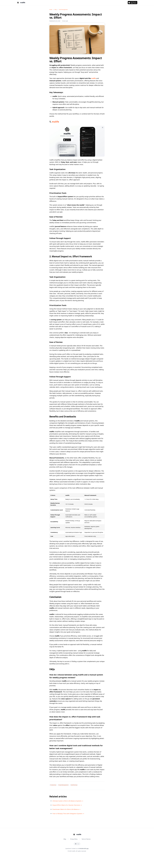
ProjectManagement (63, 785)
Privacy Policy (73, 839)
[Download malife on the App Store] (132, 2)
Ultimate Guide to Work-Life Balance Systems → (67, 801)
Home (50, 9)
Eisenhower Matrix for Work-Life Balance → (66, 809)
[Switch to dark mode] (77, 843)
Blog (56, 9)
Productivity (53, 785)
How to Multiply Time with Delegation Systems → (68, 813)
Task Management (63, 9)
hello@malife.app (84, 848)
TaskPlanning (74, 785)
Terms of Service (86, 839)
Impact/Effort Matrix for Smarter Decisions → (67, 805)
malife (93, 78)
